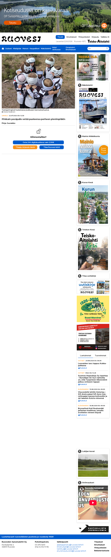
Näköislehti (46, 49)
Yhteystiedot (84, 37)
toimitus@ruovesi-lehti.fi (67, 549)
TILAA (60, 37)
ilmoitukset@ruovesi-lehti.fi (69, 547)
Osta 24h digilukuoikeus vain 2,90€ (38, 142)
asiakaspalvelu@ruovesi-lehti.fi (70, 545)
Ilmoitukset (71, 37)
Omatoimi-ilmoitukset (71, 48)
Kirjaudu (95, 37)
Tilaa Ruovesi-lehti (51, 147)
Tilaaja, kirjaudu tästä (25, 147)
